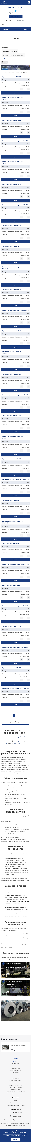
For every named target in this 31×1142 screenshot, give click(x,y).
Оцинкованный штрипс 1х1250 (11, 585)
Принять (15, 1139)
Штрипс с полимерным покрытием (13, 55)
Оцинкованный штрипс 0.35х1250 (12, 77)
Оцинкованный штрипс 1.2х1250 (11, 626)
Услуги (15, 1100)
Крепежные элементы (15, 1080)
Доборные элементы (15, 1087)
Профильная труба (15, 1089)
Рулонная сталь (15, 1068)
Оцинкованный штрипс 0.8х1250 (11, 459)
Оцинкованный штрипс (10, 51)
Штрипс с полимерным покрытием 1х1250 (15, 606)
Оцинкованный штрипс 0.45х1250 (12, 184)
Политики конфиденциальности (17, 1135)
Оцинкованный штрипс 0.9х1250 (11, 543)
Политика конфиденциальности (15, 1105)
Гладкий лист (15, 1063)
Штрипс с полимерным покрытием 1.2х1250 (15, 647)
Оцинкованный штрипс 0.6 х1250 (12, 289)
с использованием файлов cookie (12, 1134)
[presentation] (1, 1022)
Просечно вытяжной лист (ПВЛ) (16, 1091)
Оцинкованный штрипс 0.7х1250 (11, 374)
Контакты (15, 1098)
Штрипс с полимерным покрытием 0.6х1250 (15, 310)
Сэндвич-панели (15, 1082)
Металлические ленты (15, 1066)
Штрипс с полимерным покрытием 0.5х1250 (15, 205)
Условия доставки (15, 1103)
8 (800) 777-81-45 (16, 7)
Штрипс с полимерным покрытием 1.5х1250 (15, 688)
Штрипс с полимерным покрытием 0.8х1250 (15, 479)
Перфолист (15, 1094)
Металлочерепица (15, 1070)
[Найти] (28, 24)
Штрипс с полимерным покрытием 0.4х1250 (15, 141)
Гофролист (15, 1072)
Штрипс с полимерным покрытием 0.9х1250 (15, 564)
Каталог (15, 1058)
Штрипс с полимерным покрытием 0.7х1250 (15, 395)
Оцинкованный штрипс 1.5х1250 (11, 668)
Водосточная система (15, 1085)
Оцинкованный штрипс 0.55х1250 (12, 246)
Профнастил (15, 1078)
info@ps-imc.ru (21, 20)
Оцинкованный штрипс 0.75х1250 (12, 415)
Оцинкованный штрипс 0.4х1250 (11, 120)
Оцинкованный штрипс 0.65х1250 (12, 331)
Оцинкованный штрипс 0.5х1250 (11, 225)
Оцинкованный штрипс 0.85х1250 (12, 500)
